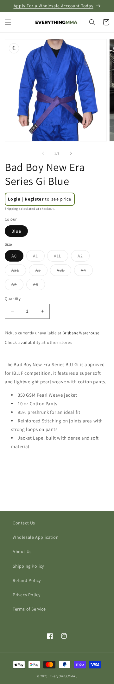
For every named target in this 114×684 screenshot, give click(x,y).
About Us (22, 551)
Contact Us (24, 523)
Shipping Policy (28, 566)
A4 (87, 271)
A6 (39, 285)
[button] (8, 22)
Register (34, 199)
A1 (39, 257)
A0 (14, 256)
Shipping (11, 209)
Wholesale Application (36, 537)
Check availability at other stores (38, 342)
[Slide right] (71, 153)
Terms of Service (29, 609)
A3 (41, 271)
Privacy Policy (26, 595)
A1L (61, 257)
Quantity (13, 298)
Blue (16, 231)
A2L (18, 271)
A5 (17, 285)
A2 (84, 257)
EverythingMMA (62, 676)
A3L (64, 271)
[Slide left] (43, 153)
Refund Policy (27, 580)
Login (14, 199)
